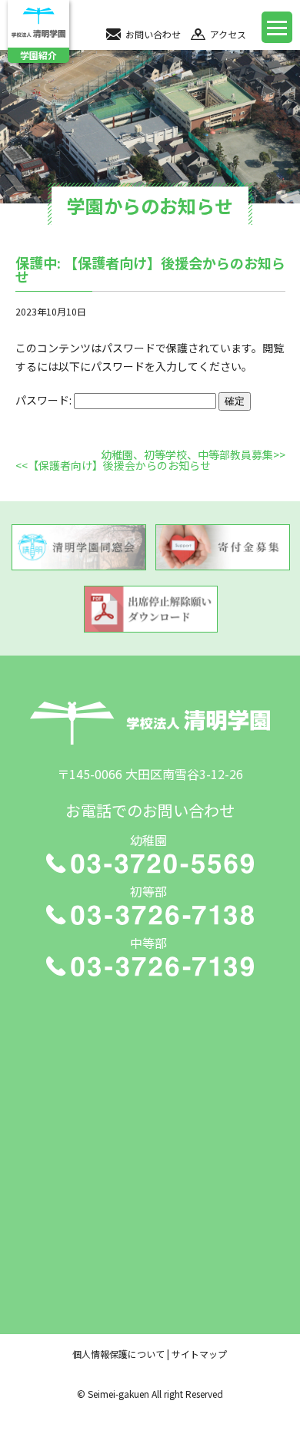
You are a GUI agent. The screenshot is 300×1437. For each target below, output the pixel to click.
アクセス (228, 34)
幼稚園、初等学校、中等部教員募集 (187, 454)
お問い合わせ (153, 34)
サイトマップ (199, 1353)
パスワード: (44, 400)
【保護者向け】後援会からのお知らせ (119, 465)
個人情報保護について (118, 1353)
